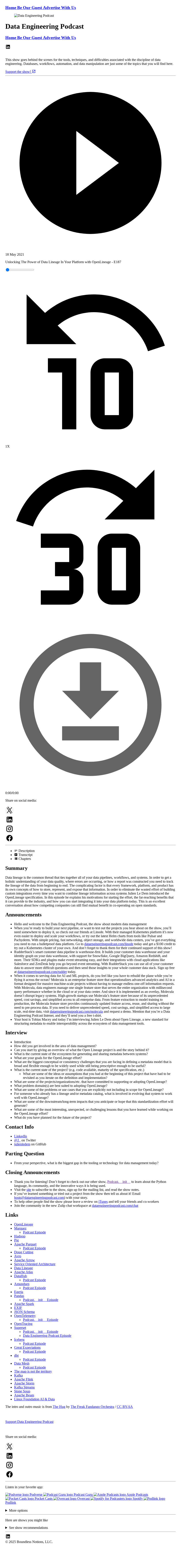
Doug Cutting (23, 1252)
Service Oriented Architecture (34, 1264)
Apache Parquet (25, 1244)
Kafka (18, 1375)
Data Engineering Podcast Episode (47, 1335)
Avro (17, 1256)
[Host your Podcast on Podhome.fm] (90, 1556)
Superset (20, 1328)
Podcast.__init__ (118, 1182)
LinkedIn (20, 1136)
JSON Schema (24, 1312)
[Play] (90, 163)
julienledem (22, 1144)
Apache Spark (24, 1304)
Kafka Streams (24, 1387)
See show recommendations (28, 1528)
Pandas (19, 1296)
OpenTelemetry (25, 1316)
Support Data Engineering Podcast (29, 1422)
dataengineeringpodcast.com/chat (115, 1205)
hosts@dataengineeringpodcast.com (39, 1197)
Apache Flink (23, 1379)
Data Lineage (23, 1268)
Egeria (18, 1292)
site (28, 1190)
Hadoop (19, 1236)
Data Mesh (21, 1363)
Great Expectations (27, 1347)
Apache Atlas (23, 1272)
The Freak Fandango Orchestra (92, 1407)
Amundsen (21, 1284)
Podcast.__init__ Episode (40, 1300)
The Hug (59, 1407)
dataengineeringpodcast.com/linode (108, 944)
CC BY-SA (125, 1407)
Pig (16, 1240)
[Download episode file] (90, 789)
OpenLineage (23, 1224)
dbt (16, 1355)
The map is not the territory (33, 1371)
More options (18, 1510)
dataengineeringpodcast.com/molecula (76, 1011)
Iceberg (19, 1339)
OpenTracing (23, 1324)
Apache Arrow (24, 1260)
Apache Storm (24, 1383)
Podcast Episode (34, 1232)
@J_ (17, 1140)
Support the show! (18, 72)
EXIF (18, 1308)
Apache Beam (24, 1395)
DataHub (20, 1276)
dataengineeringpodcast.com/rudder (42, 972)
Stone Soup (22, 1391)
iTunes (103, 1201)
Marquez (20, 1228)
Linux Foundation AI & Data (34, 1399)
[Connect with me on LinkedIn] (8, 48)
